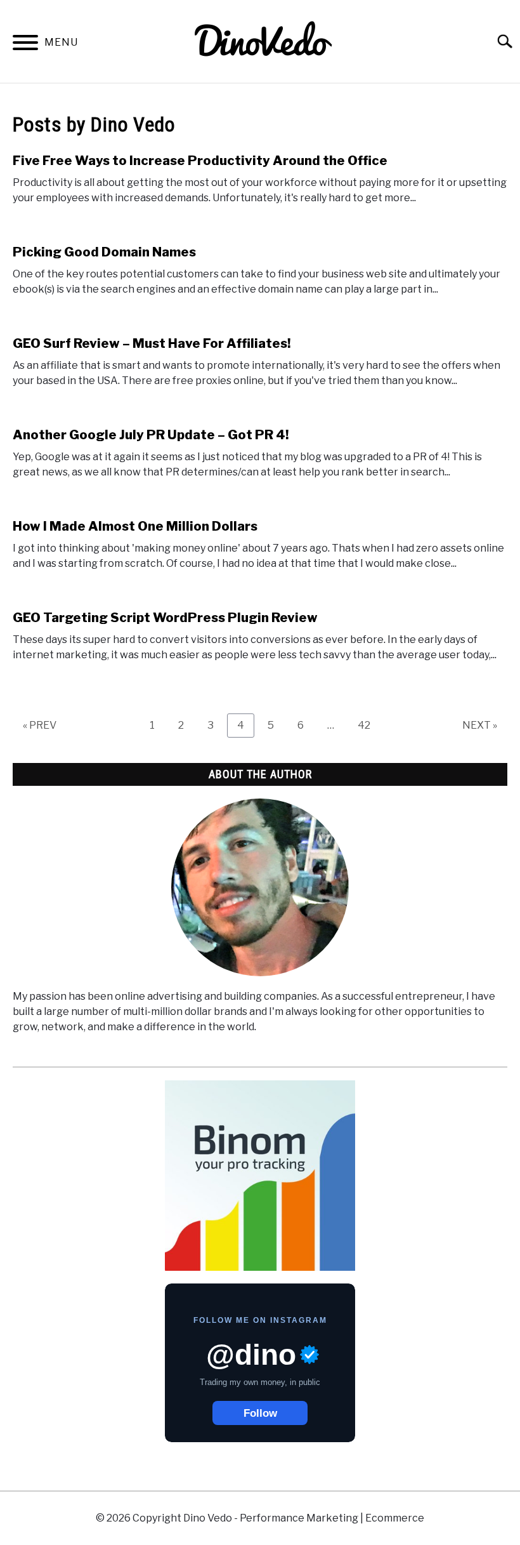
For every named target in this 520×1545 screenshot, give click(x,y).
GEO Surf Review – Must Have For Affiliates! (151, 343)
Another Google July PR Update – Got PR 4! (151, 434)
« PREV (39, 725)
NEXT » (479, 725)
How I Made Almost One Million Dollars (135, 526)
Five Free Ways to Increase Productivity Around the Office (200, 160)
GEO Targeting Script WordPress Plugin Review (165, 617)
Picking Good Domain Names (104, 252)
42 (368, 725)
